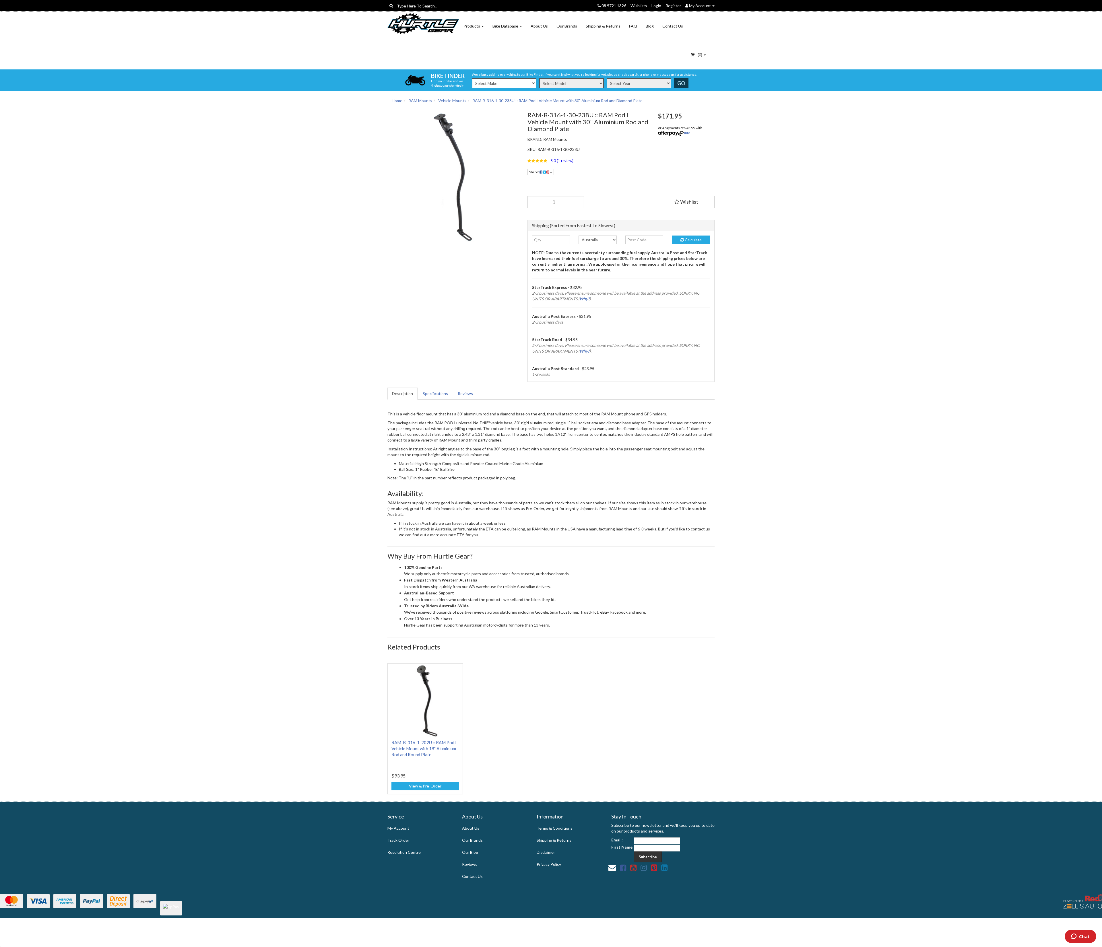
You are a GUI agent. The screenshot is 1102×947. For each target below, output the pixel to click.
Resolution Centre (404, 852)
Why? (584, 298)
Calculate (693, 239)
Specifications (435, 393)
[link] (623, 867)
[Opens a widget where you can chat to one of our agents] (1080, 937)
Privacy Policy (549, 864)
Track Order (398, 840)
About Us (539, 26)
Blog (650, 26)
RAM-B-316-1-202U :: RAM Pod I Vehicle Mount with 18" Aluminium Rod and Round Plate (424, 748)
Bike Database (505, 26)
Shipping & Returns (603, 26)
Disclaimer (546, 852)
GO (681, 83)
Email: (617, 839)
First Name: (622, 847)
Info (687, 133)
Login (656, 5)
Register (673, 5)
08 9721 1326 (613, 5)
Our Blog (470, 852)
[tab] (402, 394)
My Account (398, 828)
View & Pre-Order (425, 785)
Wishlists (638, 5)
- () (698, 54)
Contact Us (672, 26)
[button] (588, 160)
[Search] (391, 5)
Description (402, 393)
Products (472, 26)
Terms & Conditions (555, 828)
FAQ (633, 26)
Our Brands (566, 26)
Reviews (465, 393)
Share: (534, 172)
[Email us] (612, 867)
